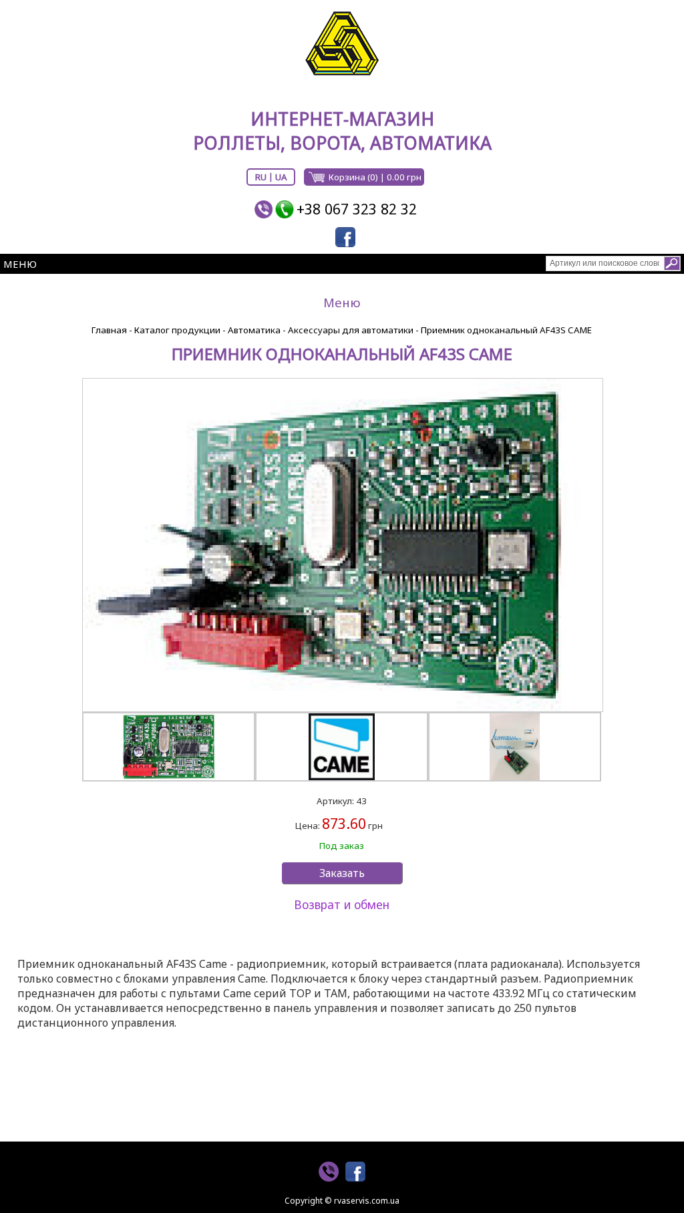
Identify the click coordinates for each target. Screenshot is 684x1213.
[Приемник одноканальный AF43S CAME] (342, 545)
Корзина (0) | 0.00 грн (375, 177)
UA (281, 177)
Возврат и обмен (341, 904)
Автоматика (254, 330)
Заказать (342, 873)
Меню (20, 264)
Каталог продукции (177, 330)
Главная (109, 330)
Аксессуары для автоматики (350, 330)
